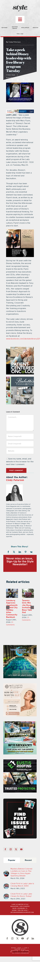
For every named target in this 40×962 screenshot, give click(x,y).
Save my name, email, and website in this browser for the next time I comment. (20, 461)
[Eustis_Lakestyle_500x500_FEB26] (20, 761)
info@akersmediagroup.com (22, 912)
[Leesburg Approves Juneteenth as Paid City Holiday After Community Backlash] (12, 593)
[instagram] (12, 938)
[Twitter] (16, 849)
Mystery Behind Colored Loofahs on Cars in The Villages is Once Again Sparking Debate (21, 872)
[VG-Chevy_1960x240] (20, 111)
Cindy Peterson (15, 480)
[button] (7, 607)
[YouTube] (21, 849)
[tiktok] (28, 938)
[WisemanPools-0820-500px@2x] (20, 646)
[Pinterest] (23, 79)
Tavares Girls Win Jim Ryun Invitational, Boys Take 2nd (27, 606)
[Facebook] (7, 79)
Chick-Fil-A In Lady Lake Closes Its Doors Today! (21, 895)
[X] (12, 79)
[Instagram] (11, 849)
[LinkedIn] (18, 79)
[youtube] (23, 938)
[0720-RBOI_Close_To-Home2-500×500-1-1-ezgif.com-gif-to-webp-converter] (20, 348)
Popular (11, 860)
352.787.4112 (22, 910)
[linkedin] (33, 938)
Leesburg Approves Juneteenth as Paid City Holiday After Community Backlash (11, 608)
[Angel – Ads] (20, 684)
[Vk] (31, 552)
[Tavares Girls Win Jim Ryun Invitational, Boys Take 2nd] (28, 593)
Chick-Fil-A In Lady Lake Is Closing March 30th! (22, 884)
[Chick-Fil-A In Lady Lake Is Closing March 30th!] (6, 884)
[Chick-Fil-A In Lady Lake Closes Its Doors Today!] (6, 895)
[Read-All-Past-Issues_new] (20, 799)
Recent (28, 860)
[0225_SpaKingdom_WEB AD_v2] (20, 722)
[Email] (29, 79)
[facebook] (7, 938)
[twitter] (17, 938)
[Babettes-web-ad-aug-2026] (20, 378)
